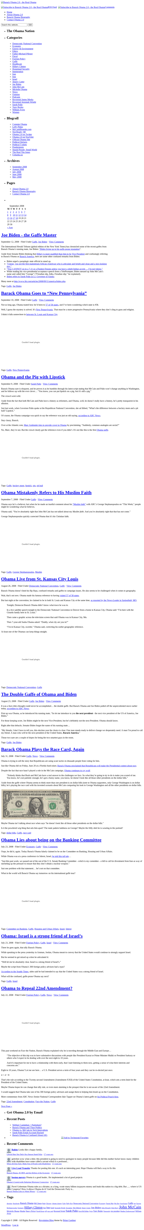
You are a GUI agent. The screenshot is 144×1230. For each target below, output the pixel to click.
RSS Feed (52, 7)
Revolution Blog (46, 1220)
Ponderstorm (18, 147)
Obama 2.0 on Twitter (22, 134)
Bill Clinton (38, 1203)
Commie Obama (19, 124)
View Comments (56, 242)
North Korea (40, 1211)
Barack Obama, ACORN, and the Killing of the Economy (28, 1173)
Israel (14, 79)
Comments (109, 7)
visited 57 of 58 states (69, 595)
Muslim (38, 572)
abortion (9, 1203)
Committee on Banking (16, 929)
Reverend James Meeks (22, 99)
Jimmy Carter (18, 82)
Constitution (28, 1101)
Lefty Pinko (17, 127)
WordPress (6, 1225)
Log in (15, 1225)
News (15, 92)
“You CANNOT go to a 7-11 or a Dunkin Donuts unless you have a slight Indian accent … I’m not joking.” (55, 269)
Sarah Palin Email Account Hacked (28, 1132)
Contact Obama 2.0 (15, 20)
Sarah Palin (17, 104)
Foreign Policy (18, 59)
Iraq (14, 76)
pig (34, 485)
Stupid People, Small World (24, 149)
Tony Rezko (17, 107)
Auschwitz (16, 1203)
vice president (115, 1211)
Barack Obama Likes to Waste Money (21, 1191)
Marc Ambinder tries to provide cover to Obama (45, 425)
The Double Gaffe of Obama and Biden (39, 694)
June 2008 (17, 174)
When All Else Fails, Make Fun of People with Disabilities (29, 1164)
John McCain (18, 87)
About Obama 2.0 (15, 14)
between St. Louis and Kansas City (41, 314)
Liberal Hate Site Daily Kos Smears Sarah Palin (24, 1154)
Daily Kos (69, 1203)
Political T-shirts (19, 144)
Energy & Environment (22, 48)
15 (8, 218)
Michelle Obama (19, 89)
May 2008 (17, 177)
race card (27, 833)
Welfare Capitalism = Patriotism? (26, 1125)
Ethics (15, 51)
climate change (57, 1203)
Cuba (64, 1203)
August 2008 (18, 169)
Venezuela (106, 1211)
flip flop (117, 1203)
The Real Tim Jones (21, 152)
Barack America (27, 256)
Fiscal (15, 56)
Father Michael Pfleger (22, 54)
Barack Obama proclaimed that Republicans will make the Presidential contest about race (96, 766)
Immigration (17, 71)
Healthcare (17, 64)
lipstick (28, 485)
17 (14, 218)
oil (46, 1211)
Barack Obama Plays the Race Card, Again (42, 749)
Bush (44, 1203)
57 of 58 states (52, 305)
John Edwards (106, 1208)
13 (22, 215)
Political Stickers (19, 142)
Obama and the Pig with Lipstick (33, 376)
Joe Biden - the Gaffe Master (29, 234)
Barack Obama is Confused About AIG (29, 1135)
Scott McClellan (83, 1211)
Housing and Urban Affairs (46, 929)
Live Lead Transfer (21, 1168)
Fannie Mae (110, 1203)
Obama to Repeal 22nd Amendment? (36, 988)
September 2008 (19, 167)
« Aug (10, 227)
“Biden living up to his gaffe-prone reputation (59, 249)
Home (9, 12)
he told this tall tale (60, 856)
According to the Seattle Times (14, 971)
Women (15, 112)
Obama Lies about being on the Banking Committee (51, 839)
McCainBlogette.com (21, 129)
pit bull (40, 485)
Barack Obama (26, 1203)
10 (14, 215)
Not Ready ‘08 (19, 132)
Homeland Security (21, 69)
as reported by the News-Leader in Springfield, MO (114, 600)
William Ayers (18, 109)
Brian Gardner (69, 1220)
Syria (91, 1211)
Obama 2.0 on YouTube (23, 137)
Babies (15, 1149)
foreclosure (123, 1203)
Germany (21, 1208)
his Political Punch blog (107, 1097)
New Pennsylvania (44, 309)
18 (17, 218)
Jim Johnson (77, 1208)
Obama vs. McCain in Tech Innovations (30, 1130)
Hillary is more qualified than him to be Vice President (61, 254)
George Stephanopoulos (23, 572)
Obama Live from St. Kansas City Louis (39, 578)
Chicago (48, 1203)
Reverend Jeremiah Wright (24, 102)
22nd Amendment (14, 1101)
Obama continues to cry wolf (77, 770)
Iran (14, 74)
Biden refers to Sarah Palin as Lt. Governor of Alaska (30, 276)
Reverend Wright (59, 1211)
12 (19, 215)
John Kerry (115, 1208)
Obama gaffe (102, 430)
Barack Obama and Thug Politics (27, 1127)
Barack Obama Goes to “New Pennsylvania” (44, 293)
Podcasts (16, 97)
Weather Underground (127, 1211)
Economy (16, 46)
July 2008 (16, 172)
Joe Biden (16, 84)
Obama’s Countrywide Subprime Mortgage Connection (28, 1182)
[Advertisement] (125, 261)
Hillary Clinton (19, 66)
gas (135, 1203)
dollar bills (11, 833)
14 (25, 215)
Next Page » (6, 1106)
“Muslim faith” (79, 504)
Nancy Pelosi (31, 1211)
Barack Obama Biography (18, 17)
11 (17, 215)
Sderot (68, 929)
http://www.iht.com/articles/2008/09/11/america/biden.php (39, 281)
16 (11, 218)
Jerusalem (69, 1208)
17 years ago (48, 1154)
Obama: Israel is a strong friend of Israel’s (42, 935)
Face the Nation (42, 1101)
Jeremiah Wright (60, 1208)
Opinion (16, 94)
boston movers (18, 1177)
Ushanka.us (17, 155)
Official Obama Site (21, 139)
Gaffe (14, 61)
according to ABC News (89, 415)
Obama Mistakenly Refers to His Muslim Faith (46, 492)
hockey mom (18, 485)
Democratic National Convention (27, 43)
